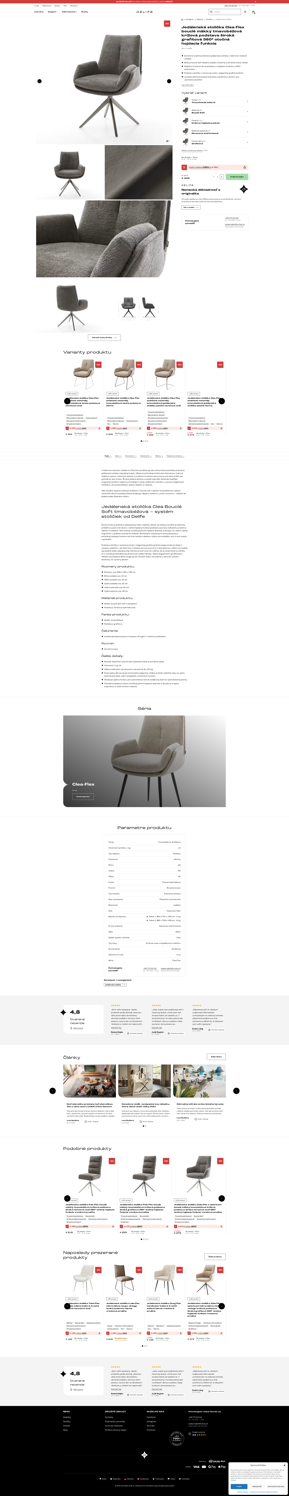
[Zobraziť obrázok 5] (70, 305)
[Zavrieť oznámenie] (255, 1)
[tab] (141, 441)
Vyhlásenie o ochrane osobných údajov (264, 1492)
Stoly (65, 1430)
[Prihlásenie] (245, 12)
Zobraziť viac (116, 1028)
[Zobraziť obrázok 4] (104, 238)
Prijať (239, 1486)
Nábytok (200, 19)
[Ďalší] (169, 81)
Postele (66, 1426)
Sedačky (67, 1417)
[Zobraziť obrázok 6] (138, 305)
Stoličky (209, 19)
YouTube (151, 1426)
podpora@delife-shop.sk (235, 224)
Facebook (151, 1417)
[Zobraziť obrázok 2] (70, 172)
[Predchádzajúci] (39, 81)
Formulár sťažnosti (114, 1426)
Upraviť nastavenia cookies (164, 1486)
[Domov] (144, 12)
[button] (284, 1465)
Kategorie (190, 19)
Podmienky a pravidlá (115, 1421)
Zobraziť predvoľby (276, 1486)
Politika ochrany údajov (116, 1430)
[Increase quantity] (221, 177)
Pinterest (151, 1430)
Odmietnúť (257, 1486)
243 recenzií (78, 1028)
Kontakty (109, 1417)
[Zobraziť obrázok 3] (138, 172)
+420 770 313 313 (230, 6)
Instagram (151, 1421)
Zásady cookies (243, 1492)
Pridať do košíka (237, 177)
